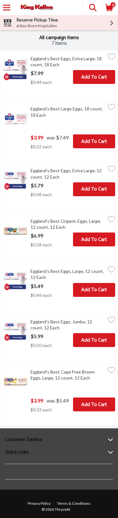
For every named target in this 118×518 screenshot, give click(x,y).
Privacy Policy (39, 503)
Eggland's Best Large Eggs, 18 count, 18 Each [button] (67, 111)
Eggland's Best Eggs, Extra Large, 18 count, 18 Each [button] (68, 61)
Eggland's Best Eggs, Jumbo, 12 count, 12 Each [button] (68, 324)
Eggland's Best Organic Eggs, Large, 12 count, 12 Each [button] (68, 224)
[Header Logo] (35, 7)
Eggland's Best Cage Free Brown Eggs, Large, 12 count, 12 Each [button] (68, 374)
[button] (92, 7)
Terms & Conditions (74, 503)
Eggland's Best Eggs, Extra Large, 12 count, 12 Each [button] (68, 173)
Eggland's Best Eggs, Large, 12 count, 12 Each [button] (67, 274)
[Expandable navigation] (7, 8)
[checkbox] (111, 58)
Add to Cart (94, 77)
